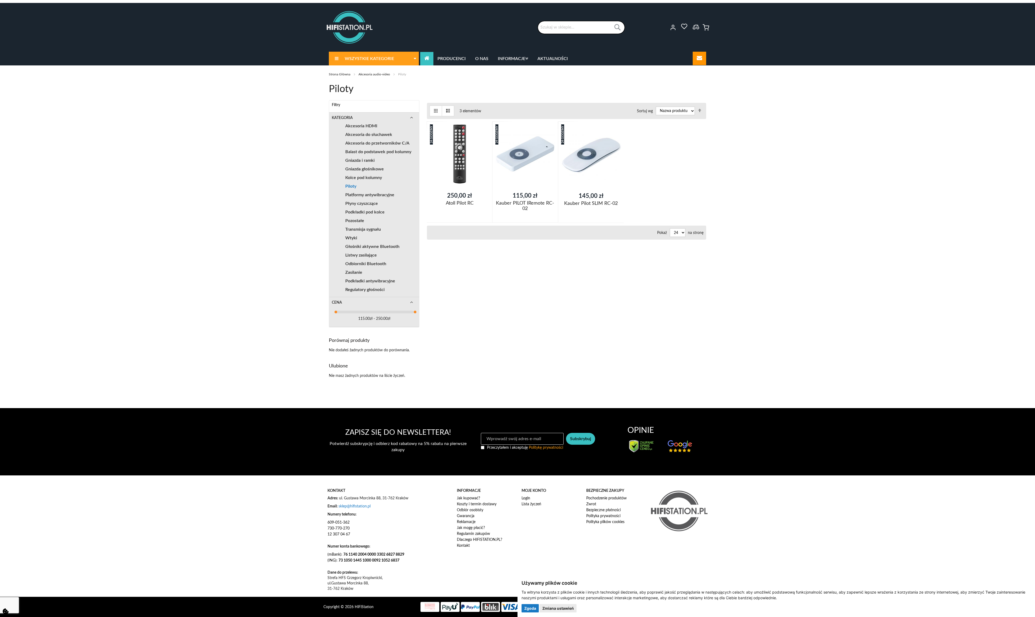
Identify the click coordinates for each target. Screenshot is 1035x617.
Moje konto (665, 27)
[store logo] (349, 27)
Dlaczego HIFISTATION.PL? (479, 540)
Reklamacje (466, 522)
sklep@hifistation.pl (355, 506)
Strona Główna (340, 74)
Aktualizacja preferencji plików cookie (6, 611)
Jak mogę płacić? (471, 528)
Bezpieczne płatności (603, 510)
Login (526, 498)
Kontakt (463, 546)
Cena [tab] (337, 302)
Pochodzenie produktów (606, 498)
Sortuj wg (645, 111)
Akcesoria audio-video (374, 74)
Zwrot (591, 504)
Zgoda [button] (530, 608)
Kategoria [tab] (342, 118)
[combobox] (581, 27)
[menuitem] (374, 58)
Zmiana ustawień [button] (558, 608)
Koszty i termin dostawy (476, 504)
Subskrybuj (580, 439)
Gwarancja (465, 516)
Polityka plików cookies (605, 522)
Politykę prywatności (546, 448)
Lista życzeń (531, 504)
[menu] (517, 58)
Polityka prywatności (603, 516)
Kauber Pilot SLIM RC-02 (591, 203)
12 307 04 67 (338, 534)
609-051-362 (338, 522)
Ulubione (684, 26)
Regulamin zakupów (473, 534)
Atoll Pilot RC (460, 203)
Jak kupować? (468, 498)
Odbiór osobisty (470, 510)
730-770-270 (338, 528)
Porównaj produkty (696, 27)
